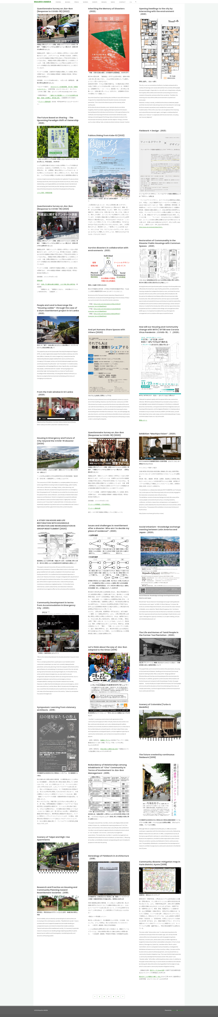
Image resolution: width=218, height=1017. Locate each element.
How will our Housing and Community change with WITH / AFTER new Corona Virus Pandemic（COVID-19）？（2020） (159, 330)
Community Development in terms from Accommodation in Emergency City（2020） (56, 605)
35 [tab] (153, 740)
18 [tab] (143, 738)
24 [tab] (158, 738)
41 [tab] (169, 740)
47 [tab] (76, 872)
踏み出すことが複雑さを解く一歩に (150, 976)
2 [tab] (143, 737)
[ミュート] (72, 418)
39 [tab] (164, 740)
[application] (58, 409)
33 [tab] (148, 740)
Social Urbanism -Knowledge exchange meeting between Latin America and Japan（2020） (159, 529)
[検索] (135, 1)
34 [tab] (42, 872)
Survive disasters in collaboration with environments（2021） (108, 249)
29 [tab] (171, 738)
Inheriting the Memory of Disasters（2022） (106, 10)
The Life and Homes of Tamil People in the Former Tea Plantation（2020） (158, 634)
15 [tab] (177, 737)
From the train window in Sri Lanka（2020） (55, 393)
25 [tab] (161, 738)
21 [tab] (49, 871)
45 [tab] (71, 872)
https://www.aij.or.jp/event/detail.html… (151, 227)
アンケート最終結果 (44, 101)
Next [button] (178, 723)
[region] (160, 724)
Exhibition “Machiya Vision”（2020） (158, 433)
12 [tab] (169, 737)
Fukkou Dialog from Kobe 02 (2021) (106, 135)
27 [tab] (166, 738)
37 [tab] (158, 740)
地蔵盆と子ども (105, 740)
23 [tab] (156, 738)
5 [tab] (150, 737)
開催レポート (143, 420)
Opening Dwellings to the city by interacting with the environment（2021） (156, 11)
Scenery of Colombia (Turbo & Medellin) (155, 706)
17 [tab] (140, 738)
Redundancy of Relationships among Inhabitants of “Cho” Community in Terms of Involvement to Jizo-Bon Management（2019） (107, 768)
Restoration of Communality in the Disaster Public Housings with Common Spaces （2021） (159, 243)
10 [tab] (164, 737)
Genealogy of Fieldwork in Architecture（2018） (108, 857)
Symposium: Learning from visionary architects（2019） (56, 708)
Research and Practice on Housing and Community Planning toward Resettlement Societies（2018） (57, 890)
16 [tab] (179, 737)
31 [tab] (177, 738)
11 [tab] (166, 737)
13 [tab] (171, 737)
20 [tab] (148, 738)
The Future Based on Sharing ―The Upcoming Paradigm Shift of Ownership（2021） (57, 120)
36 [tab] (156, 740)
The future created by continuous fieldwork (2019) (156, 756)
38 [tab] (161, 740)
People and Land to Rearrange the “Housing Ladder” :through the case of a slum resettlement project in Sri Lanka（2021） (58, 309)
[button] (58, 409)
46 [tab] (73, 872)
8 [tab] (158, 737)
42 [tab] (171, 740)
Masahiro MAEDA (42, 1)
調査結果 (39, 280)
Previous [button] (142, 723)
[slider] (56, 418)
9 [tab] (161, 737)
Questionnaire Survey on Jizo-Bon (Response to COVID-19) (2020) (106, 434)
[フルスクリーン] (76, 418)
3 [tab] (145, 737)
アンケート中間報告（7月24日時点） (99, 504)
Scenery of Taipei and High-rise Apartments (53, 838)
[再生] (40, 418)
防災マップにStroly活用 (157, 970)
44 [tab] (68, 872)
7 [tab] (156, 737)
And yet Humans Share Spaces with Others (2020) (106, 331)
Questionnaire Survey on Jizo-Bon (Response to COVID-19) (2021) (55, 207)
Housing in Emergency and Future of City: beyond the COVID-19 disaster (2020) (56, 441)
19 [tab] (145, 738)
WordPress (181, 1010)
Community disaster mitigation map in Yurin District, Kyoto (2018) (159, 863)
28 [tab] (169, 738)
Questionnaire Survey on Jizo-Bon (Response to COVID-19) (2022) (55, 10)
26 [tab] (164, 738)
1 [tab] (140, 737)
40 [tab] (166, 740)
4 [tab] (148, 737)
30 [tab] (174, 738)
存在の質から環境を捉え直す (109, 749)
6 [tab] (153, 737)
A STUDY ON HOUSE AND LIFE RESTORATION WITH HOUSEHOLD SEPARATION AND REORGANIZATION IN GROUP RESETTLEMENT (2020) (56, 524)
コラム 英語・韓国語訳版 (44, 192)
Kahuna (173, 1010)
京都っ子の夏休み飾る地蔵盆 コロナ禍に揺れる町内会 (58, 284)
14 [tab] (174, 737)
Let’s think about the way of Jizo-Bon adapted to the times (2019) (107, 648)
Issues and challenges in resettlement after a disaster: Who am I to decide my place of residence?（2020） (108, 528)
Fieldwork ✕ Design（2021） (153, 130)
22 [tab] (153, 738)
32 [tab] (179, 738)
